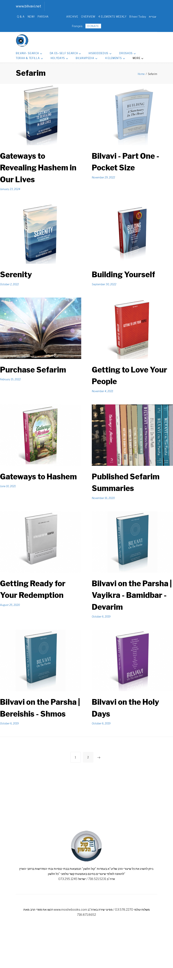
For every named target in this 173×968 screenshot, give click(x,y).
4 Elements (113, 58)
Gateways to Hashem (38, 476)
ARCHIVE (72, 16)
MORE (137, 58)
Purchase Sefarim (33, 369)
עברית (152, 16)
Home (141, 74)
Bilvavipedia (85, 58)
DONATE (93, 26)
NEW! (31, 16)
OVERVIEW (88, 16)
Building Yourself (123, 274)
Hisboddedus (98, 53)
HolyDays (58, 58)
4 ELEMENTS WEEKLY (112, 16)
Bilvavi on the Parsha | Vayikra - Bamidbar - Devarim (132, 595)
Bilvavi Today (137, 16)
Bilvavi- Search (27, 53)
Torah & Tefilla (28, 58)
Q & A (21, 16)
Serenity (16, 274)
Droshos (126, 53)
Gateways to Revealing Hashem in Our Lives (38, 167)
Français (77, 26)
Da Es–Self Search (64, 53)
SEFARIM (57, 16)
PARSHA (43, 16)
